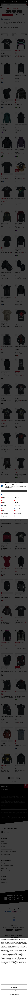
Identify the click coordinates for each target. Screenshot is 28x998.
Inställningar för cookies (21, 962)
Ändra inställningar (14, 994)
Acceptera (14, 987)
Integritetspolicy (21, 963)
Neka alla (14, 991)
